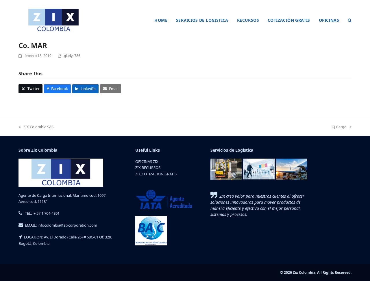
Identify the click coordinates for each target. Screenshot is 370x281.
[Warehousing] (226, 168)
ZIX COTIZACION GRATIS (156, 174)
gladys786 (72, 55)
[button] (349, 20)
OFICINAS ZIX (146, 161)
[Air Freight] (291, 168)
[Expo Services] (258, 168)
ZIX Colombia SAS (35, 127)
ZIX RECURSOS (147, 167)
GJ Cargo (339, 127)
